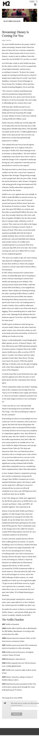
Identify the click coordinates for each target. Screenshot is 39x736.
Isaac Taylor (6, 40)
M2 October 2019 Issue (12, 21)
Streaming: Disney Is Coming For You (15, 34)
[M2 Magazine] (8, 5)
